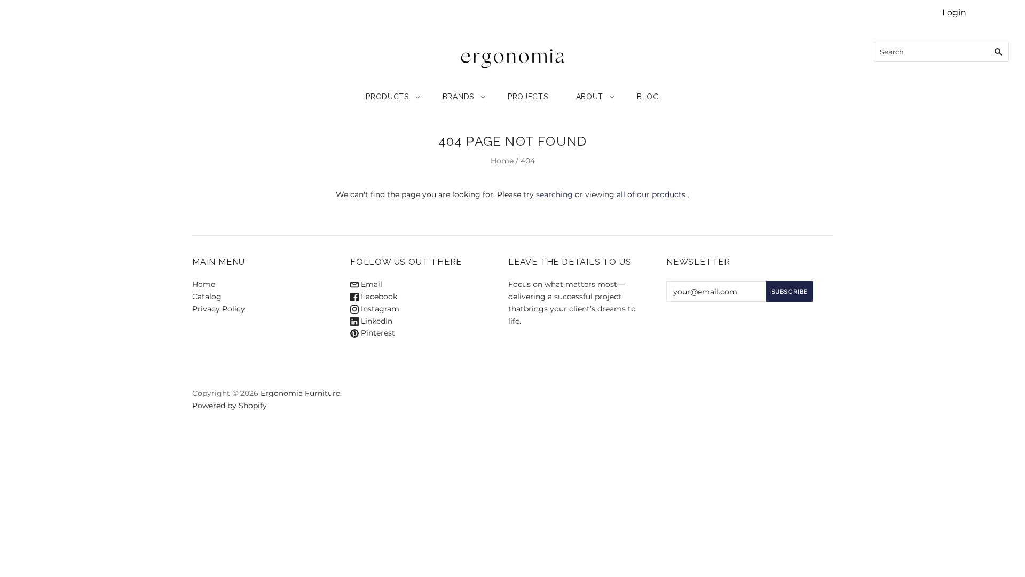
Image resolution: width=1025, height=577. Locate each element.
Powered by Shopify (229, 405)
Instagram (379, 309)
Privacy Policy (218, 309)
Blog (648, 96)
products (387, 96)
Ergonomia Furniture (300, 393)
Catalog (207, 296)
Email (370, 284)
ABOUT (590, 96)
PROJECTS (528, 96)
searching (554, 194)
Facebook (378, 296)
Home (502, 161)
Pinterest (377, 333)
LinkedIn (375, 321)
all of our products (651, 194)
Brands (458, 96)
